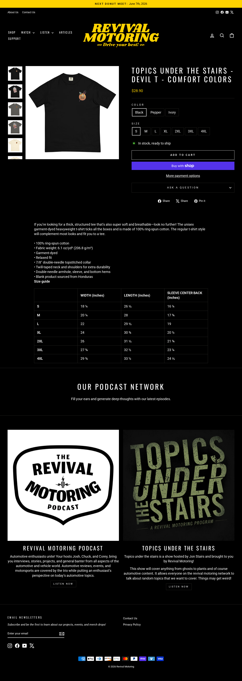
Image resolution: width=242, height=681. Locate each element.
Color (138, 104)
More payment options (183, 176)
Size (136, 123)
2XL (178, 131)
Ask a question (183, 187)
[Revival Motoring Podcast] (63, 485)
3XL (191, 131)
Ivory (172, 112)
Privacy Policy (132, 624)
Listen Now (63, 584)
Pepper (155, 112)
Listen (45, 32)
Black (139, 112)
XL (166, 131)
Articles (65, 32)
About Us (13, 12)
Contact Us (28, 12)
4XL (204, 131)
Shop (12, 32)
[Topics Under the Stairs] (178, 485)
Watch (26, 32)
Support (14, 38)
